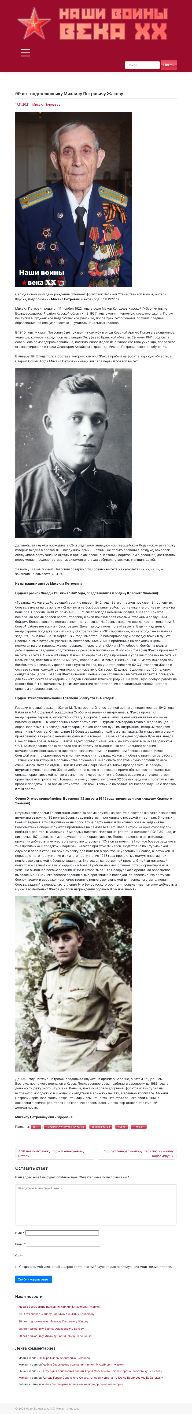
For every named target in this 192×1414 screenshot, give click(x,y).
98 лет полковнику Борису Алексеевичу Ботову (51, 1153)
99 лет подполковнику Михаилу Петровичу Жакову (53, 1321)
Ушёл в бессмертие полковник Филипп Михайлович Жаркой (59, 1306)
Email (20, 1244)
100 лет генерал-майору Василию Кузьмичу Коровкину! (139, 1153)
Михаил (24, 1377)
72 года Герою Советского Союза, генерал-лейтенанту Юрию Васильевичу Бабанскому (102, 1377)
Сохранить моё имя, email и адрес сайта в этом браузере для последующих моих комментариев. (95, 1267)
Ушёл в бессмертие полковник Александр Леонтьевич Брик (82, 1384)
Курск (122, 1126)
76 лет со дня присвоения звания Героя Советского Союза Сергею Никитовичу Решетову (100, 1371)
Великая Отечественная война (65, 1126)
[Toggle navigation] (24, 52)
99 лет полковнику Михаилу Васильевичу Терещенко (55, 1336)
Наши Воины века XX (40, 1408)
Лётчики (139, 1126)
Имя (19, 1233)
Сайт (19, 1256)
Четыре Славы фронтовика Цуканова (64, 1358)
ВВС (35, 1126)
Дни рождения (101, 1126)
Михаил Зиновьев (46, 104)
